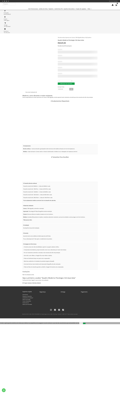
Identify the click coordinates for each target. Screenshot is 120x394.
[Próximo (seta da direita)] (4, 321)
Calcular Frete (61, 87)
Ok (71, 89)
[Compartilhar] (7, 319)
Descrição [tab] (28, 92)
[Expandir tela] (4, 319)
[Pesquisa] (3, 6)
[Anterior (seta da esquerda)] (1, 321)
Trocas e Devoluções (26, 301)
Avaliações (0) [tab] (33, 92)
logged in (33, 280)
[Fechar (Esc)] (9, 319)
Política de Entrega (26, 299)
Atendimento (25, 294)
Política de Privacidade (27, 304)
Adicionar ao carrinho (66, 83)
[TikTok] (8, 1)
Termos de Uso (25, 302)
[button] (91, 9)
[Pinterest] (6, 1)
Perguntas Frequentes (27, 296)
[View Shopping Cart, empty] (116, 5)
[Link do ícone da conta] (113, 5)
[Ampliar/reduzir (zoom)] (1, 319)
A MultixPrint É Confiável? (27, 297)
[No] (84, 323)
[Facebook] (4, 1)
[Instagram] (2, 1)
